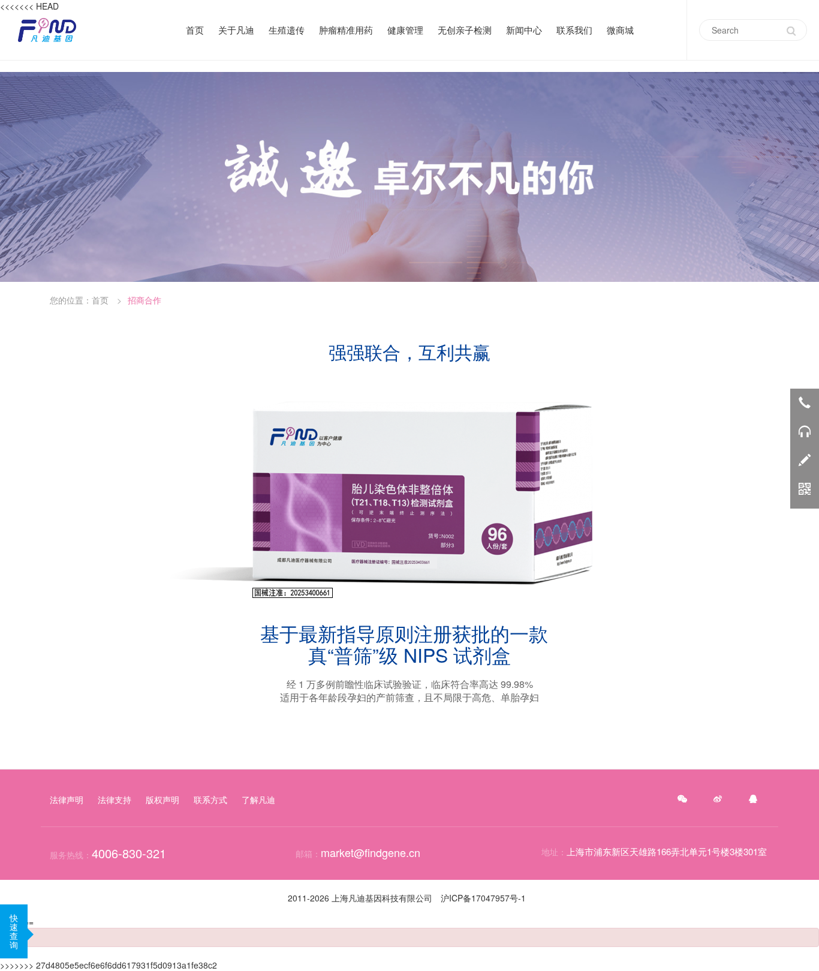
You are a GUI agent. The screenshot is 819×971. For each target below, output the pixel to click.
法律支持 (114, 799)
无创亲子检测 (465, 30)
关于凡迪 (236, 29)
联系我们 (574, 29)
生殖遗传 (287, 30)
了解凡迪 (258, 799)
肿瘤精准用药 (346, 30)
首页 (195, 30)
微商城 (620, 30)
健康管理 (405, 29)
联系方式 (210, 799)
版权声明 (162, 799)
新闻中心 (524, 29)
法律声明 (66, 799)
